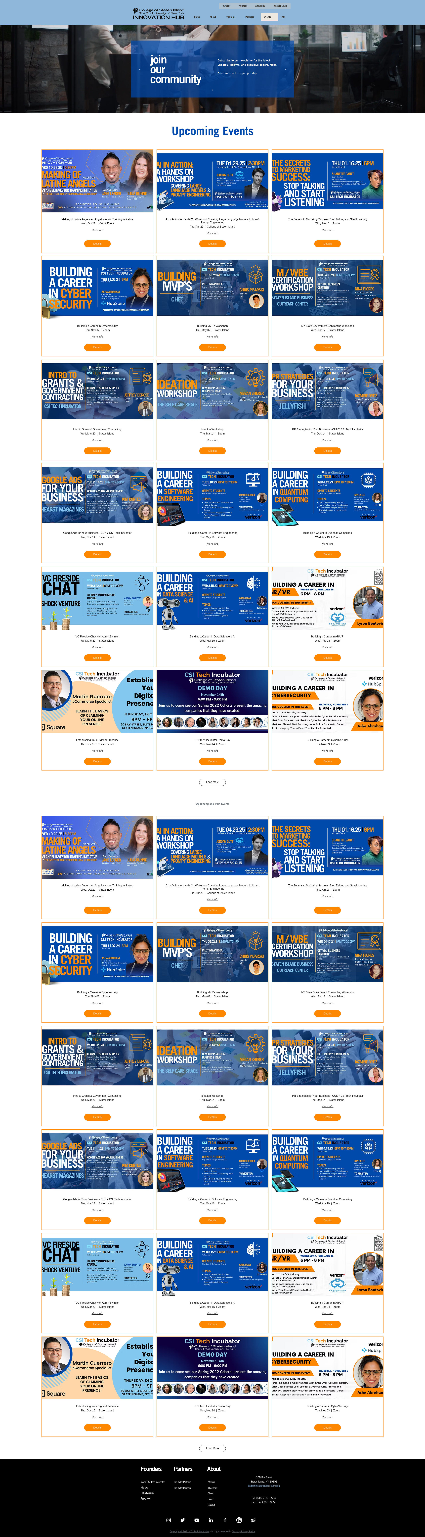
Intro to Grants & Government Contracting (97, 429)
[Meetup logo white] (253, 1520)
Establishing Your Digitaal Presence (97, 740)
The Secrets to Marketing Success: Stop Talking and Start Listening (327, 219)
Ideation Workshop (212, 429)
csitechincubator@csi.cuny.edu (264, 1485)
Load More (212, 782)
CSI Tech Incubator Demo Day (212, 740)
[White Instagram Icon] (168, 1520)
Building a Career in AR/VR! (327, 636)
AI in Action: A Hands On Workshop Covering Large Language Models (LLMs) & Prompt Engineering (212, 221)
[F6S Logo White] (239, 1520)
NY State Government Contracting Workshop (327, 326)
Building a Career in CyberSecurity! (327, 740)
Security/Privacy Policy (243, 1531)
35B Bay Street (264, 1477)
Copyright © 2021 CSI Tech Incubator (189, 1531)
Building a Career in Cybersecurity (97, 326)
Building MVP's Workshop (212, 326)
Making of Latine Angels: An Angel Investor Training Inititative (97, 219)
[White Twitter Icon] (183, 1520)
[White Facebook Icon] (225, 1520)
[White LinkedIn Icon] (211, 1520)
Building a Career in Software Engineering (212, 532)
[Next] (285, 69)
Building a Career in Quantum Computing (327, 532)
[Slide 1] (212, 90)
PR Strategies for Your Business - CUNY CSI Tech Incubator (327, 429)
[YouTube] (197, 1520)
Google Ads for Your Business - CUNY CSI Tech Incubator (97, 532)
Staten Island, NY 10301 (264, 1481)
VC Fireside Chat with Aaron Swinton (97, 636)
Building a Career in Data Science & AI (212, 636)
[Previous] (139, 69)
